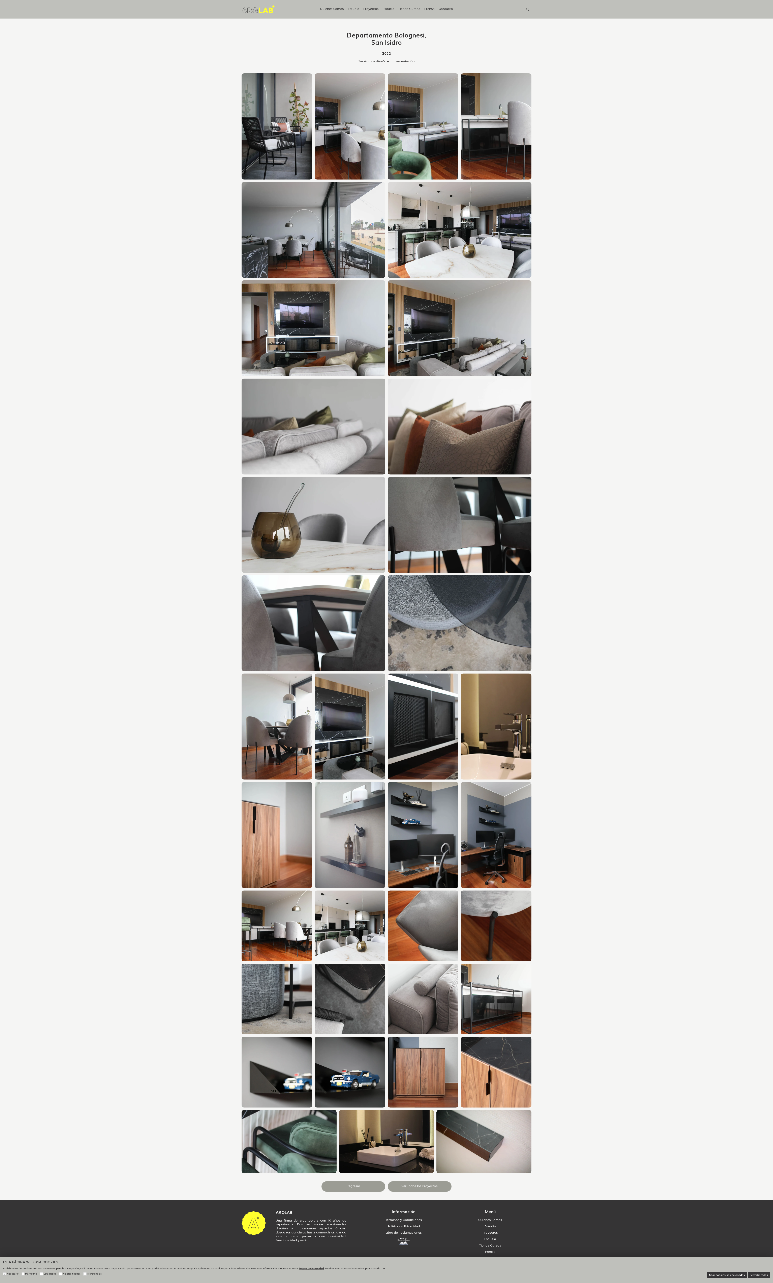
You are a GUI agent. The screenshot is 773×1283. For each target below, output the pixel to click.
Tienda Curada (490, 1246)
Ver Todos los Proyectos (419, 1186)
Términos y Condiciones (403, 1220)
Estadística (50, 1273)
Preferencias (94, 1273)
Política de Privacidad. (311, 1268)
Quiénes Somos (490, 1220)
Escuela (490, 1239)
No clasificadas (72, 1273)
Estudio (490, 1226)
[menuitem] (332, 9)
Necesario (13, 1273)
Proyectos (490, 1233)
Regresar (353, 1186)
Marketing (31, 1273)
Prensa (490, 1252)
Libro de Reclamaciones (403, 1233)
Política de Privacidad (404, 1226)
